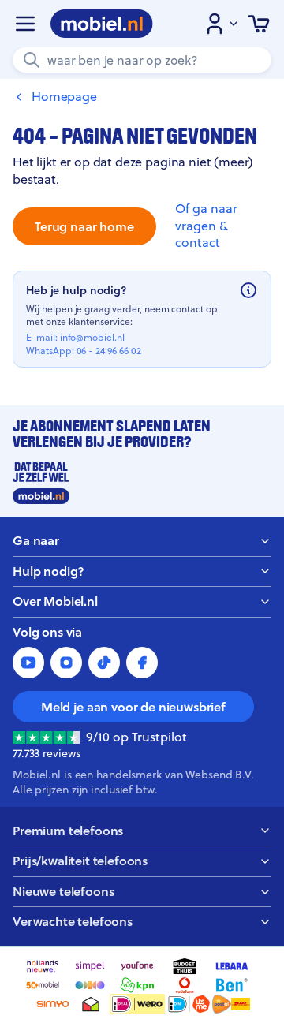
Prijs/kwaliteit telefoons (80, 861)
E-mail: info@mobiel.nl (75, 337)
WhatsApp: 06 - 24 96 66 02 (83, 351)
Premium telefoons (68, 831)
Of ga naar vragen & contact (206, 225)
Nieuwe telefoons (63, 891)
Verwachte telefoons (73, 921)
